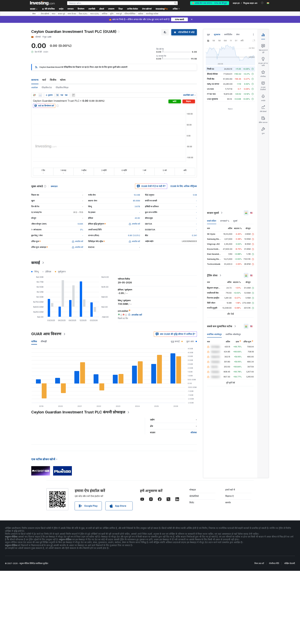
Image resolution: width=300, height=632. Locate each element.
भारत (53, 14)
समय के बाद (72, 14)
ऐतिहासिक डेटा (47, 87)
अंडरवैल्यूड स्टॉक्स (152, 14)
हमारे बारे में (230, 489)
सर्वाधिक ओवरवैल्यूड (233, 334)
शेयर (34, 13)
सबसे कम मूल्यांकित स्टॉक (219, 326)
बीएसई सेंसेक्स (212, 74)
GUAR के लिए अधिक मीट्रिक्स (183, 186)
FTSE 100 (211, 94)
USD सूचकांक (212, 99)
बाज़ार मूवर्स (213, 212)
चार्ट (44, 79)
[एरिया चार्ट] (40, 95)
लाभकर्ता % (224, 221)
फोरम (62, 79)
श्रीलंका (193, 432)
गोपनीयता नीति (274, 563)
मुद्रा (208, 34)
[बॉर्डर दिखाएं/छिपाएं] (73, 95)
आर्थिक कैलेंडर (132, 9)
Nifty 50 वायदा (213, 84)
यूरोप (111, 14)
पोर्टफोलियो (194, 496)
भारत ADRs (94, 14)
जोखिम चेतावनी (289, 563)
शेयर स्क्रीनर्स (147, 9)
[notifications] (262, 2)
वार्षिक (34, 341)
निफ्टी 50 (210, 69)
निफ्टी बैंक (210, 79)
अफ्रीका (140, 14)
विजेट (191, 502)
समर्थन (228, 502)
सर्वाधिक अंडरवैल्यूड (214, 334)
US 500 (210, 89)
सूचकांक (217, 34)
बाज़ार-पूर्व (61, 14)
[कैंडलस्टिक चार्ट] (34, 95)
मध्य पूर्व (119, 14)
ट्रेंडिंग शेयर (212, 275)
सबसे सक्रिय (211, 221)
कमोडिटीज (228, 34)
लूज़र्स (235, 221)
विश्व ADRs (83, 14)
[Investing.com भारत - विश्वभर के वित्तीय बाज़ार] (42, 3)
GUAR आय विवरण (46, 334)
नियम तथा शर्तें (259, 563)
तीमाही (44, 341)
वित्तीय (53, 79)
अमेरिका (104, 14)
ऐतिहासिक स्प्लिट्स (62, 87)
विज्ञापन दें (229, 496)
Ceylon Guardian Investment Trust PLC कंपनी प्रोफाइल (78, 412)
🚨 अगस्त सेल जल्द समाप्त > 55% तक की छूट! (209, 3)
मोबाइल (192, 489)
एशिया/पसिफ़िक (129, 14)
